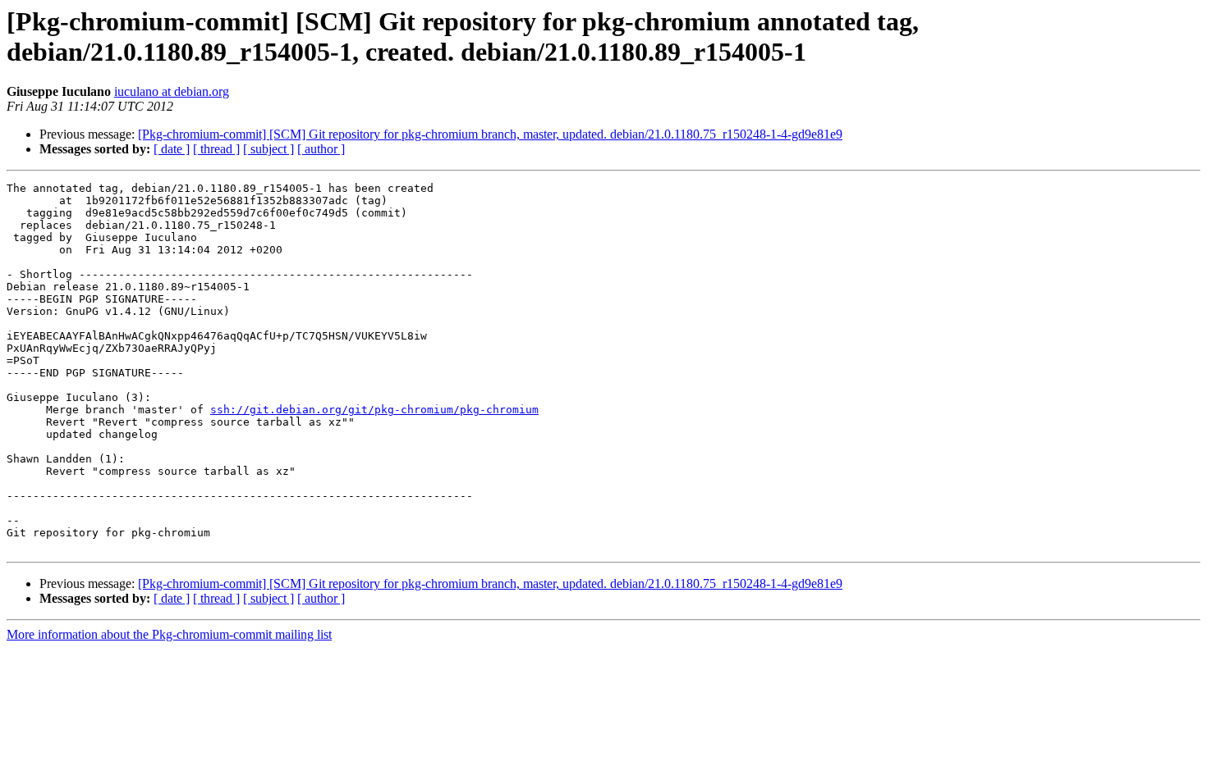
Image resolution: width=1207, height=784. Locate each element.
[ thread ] (216, 149)
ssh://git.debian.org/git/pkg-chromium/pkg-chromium (374, 409)
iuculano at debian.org (171, 91)
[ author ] (321, 149)
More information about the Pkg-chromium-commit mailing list (169, 634)
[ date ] (172, 149)
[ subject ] (268, 149)
